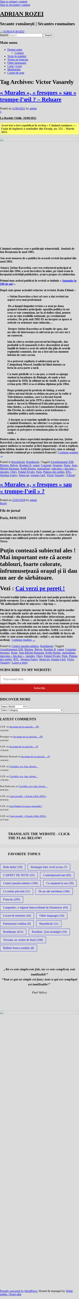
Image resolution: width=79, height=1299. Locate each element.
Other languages (16, 62)
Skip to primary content (13, 1)
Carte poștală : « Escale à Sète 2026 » (27, 796)
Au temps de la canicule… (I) (23, 746)
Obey (13, 471)
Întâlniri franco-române (18, 948)
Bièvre (14, 465)
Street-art (24, 475)
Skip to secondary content (15, 4)
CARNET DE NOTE (19, 875)
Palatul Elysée (26, 471)
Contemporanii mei (57, 875)
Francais (11, 899)
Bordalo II (25, 465)
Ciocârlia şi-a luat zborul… (23, 766)
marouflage (43, 468)
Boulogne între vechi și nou (49, 867)
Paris (39, 471)
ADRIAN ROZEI (22, 13)
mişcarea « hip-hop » (64, 468)
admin (33, 108)
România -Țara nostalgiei (49, 931)
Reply (71, 475)
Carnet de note (15, 72)
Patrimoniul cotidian (17, 923)
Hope (67, 465)
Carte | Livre (14, 66)
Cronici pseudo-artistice (25, 646)
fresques (57, 465)
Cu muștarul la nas (59, 883)
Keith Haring (28, 468)
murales (4, 471)
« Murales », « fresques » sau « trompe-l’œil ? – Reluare (38, 96)
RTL (68, 471)
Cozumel (46, 465)
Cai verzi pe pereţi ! (40, 588)
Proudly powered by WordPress (19, 1291)
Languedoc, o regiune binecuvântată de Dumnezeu (35, 907)
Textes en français (17, 59)
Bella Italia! (12, 867)
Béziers (4, 465)
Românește (32, 462)
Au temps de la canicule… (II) (24, 726)
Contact (19, 52)
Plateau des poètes (53, 471)
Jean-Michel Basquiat (31, 652)
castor (36, 465)
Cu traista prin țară (16, 891)
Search (4, 35)
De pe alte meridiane (54, 891)
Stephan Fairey (8, 475)
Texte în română (16, 56)
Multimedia (14, 69)
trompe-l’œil (38, 475)
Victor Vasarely (55, 475)
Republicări (18, 462)
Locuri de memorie (17, 915)
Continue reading (23, 639)
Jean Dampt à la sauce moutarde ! (25, 806)
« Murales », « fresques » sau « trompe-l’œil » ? (36, 487)
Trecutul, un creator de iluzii (23, 939)
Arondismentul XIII (61, 462)
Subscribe (39, 688)
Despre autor (14, 49)
